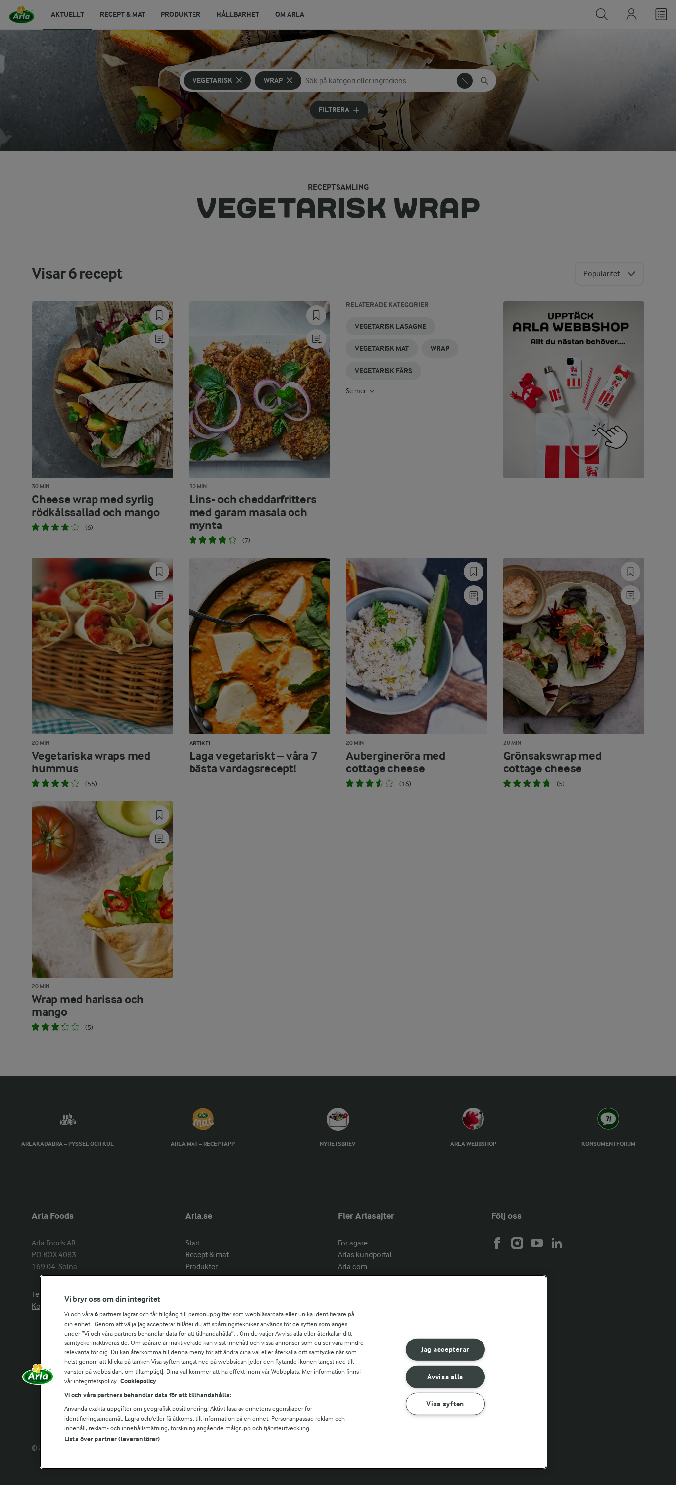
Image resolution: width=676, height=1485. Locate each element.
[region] (293, 1372)
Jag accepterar (445, 1349)
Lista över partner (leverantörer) (112, 1439)
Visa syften (445, 1403)
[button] (38, 1377)
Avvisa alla (445, 1377)
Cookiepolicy (138, 1381)
